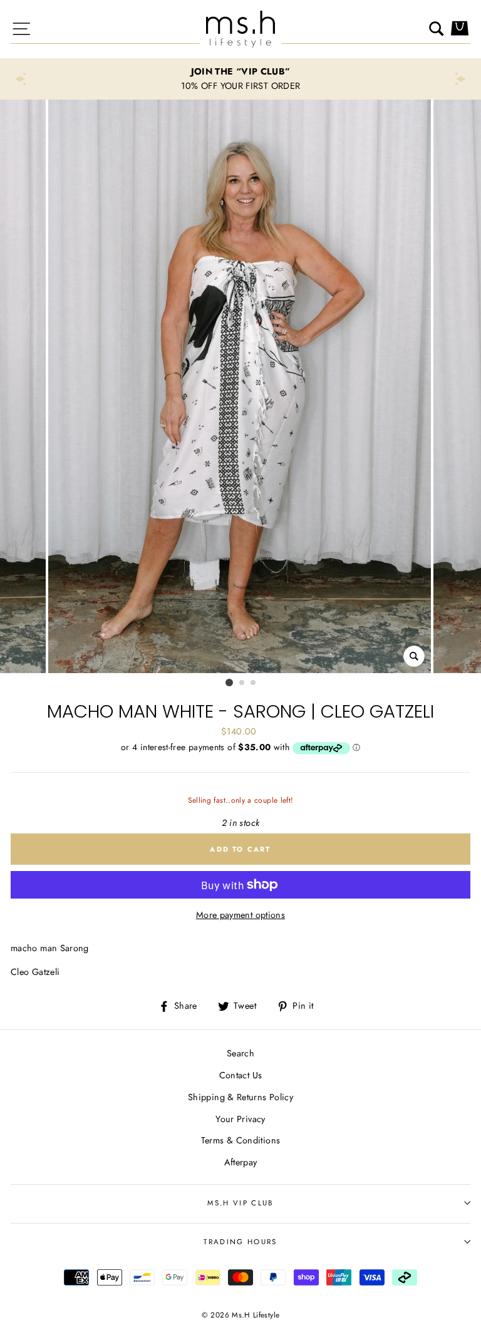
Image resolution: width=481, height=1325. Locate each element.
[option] (240, 78)
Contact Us (240, 1075)
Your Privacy (240, 1119)
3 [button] (254, 683)
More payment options (240, 915)
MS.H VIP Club (240, 1203)
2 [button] (242, 683)
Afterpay (240, 1162)
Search (240, 1053)
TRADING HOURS (240, 1242)
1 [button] (229, 682)
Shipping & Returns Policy (240, 1097)
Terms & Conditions (241, 1140)
